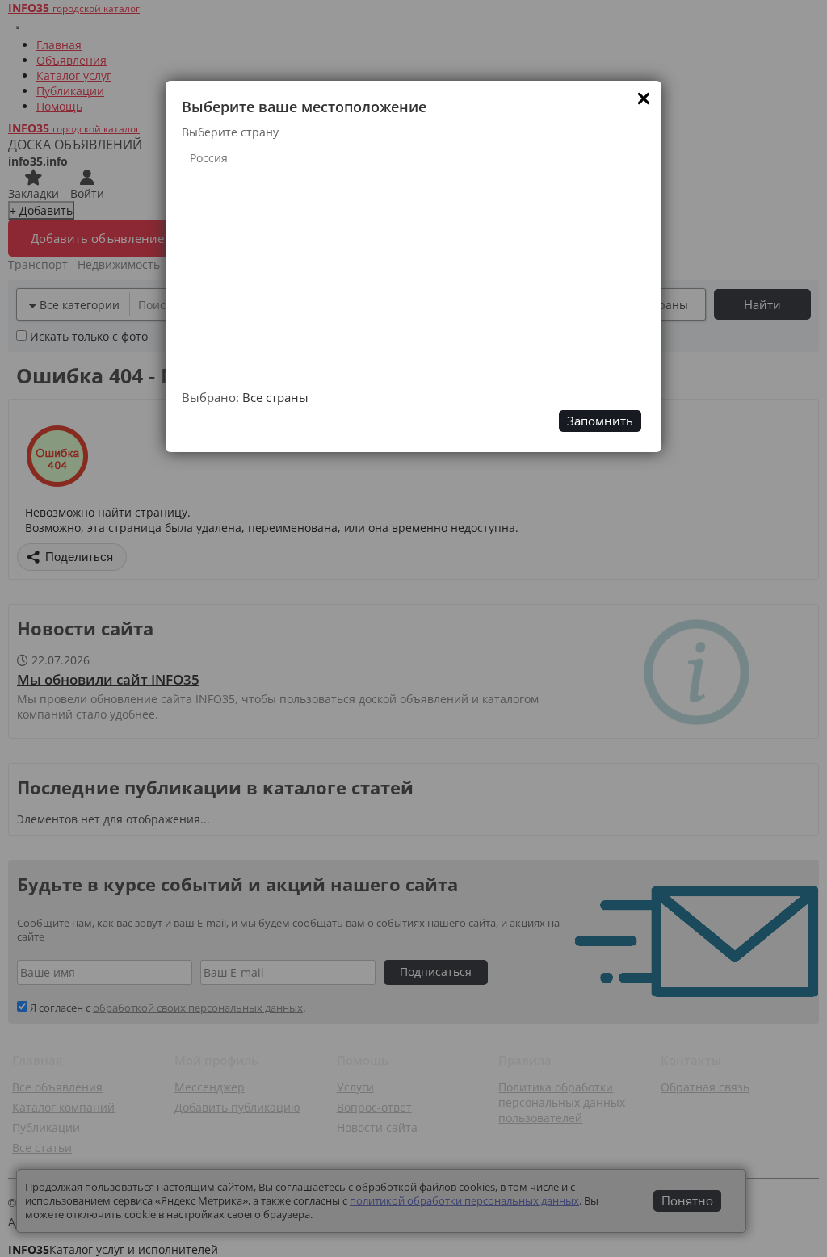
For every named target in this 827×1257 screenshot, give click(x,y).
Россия (209, 158)
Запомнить (600, 421)
